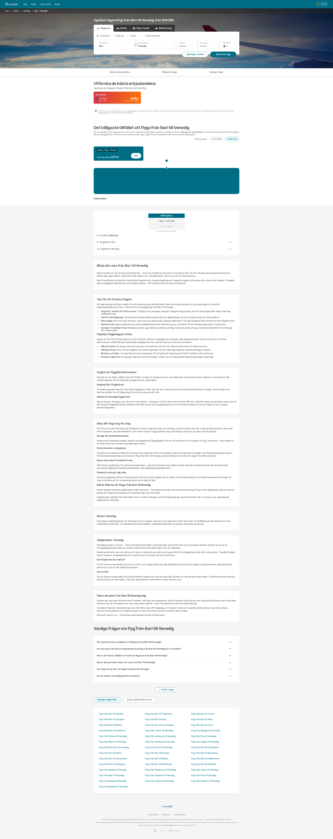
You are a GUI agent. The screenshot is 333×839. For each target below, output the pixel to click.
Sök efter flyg (223, 54)
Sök (136, 155)
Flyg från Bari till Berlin (110, 753)
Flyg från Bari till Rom (155, 719)
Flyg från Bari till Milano (110, 725)
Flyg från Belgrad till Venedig (113, 786)
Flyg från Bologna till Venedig (205, 730)
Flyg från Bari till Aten (202, 719)
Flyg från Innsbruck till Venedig (160, 736)
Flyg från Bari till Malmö (156, 758)
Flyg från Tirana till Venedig (204, 770)
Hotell (33, 4)
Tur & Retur (216, 139)
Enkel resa (232, 139)
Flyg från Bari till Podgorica (158, 714)
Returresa (204, 43)
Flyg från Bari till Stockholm (158, 764)
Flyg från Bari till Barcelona (204, 753)
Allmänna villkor (153, 814)
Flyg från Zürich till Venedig (158, 747)
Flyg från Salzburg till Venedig (160, 742)
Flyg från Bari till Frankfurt (112, 730)
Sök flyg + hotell (195, 54)
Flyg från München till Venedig (114, 747)
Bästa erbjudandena (120, 72)
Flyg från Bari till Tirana (202, 714)
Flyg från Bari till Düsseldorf (205, 747)
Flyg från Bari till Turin (202, 725)
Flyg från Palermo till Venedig (205, 781)
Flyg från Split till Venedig (111, 775)
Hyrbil (57, 4)
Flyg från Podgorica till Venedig (160, 770)
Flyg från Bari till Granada (203, 764)
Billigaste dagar (169, 72)
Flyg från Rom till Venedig (203, 775)
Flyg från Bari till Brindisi (111, 714)
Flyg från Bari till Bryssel (157, 753)
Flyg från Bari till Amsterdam (113, 758)
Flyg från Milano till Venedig (112, 742)
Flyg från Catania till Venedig (159, 781)
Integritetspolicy (179, 814)
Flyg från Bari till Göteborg (112, 764)
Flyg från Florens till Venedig (113, 736)
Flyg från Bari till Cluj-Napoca (159, 725)
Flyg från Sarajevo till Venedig (160, 775)
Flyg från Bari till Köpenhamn (205, 758)
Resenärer (227, 43)
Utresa (182, 43)
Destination (143, 43)
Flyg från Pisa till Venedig (203, 736)
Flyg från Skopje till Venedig (112, 781)
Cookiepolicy (166, 814)
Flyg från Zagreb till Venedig (205, 742)
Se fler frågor (168, 690)
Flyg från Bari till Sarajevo (111, 719)
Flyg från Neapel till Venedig (112, 770)
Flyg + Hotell (45, 4)
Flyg (25, 4)
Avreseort (103, 43)
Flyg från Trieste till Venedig (159, 730)
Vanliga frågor (216, 72)
